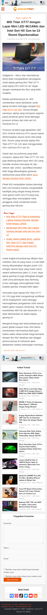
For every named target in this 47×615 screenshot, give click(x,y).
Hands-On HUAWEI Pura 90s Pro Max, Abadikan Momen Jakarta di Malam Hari (30, 478)
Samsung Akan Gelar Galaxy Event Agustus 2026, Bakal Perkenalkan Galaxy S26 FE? (30, 433)
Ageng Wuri (36, 39)
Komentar (7, 523)
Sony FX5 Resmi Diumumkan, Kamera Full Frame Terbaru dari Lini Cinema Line (30, 491)
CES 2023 (7, 350)
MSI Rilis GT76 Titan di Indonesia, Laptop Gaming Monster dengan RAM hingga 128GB (23, 220)
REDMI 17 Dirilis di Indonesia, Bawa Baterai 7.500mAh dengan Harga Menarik (30, 404)
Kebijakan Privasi (25, 604)
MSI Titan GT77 (20, 350)
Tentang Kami (6, 604)
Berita (18, 18)
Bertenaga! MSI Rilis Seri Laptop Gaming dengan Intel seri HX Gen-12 (23, 231)
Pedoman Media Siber (23, 606)
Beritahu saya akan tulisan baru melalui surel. (24, 576)
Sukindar (39, 509)
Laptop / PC (26, 18)
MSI (13, 350)
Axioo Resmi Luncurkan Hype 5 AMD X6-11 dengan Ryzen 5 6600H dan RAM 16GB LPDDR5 (31, 391)
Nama (7, 548)
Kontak (15, 604)
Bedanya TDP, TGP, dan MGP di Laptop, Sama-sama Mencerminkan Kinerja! (30, 504)
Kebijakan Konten (7, 606)
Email (6, 559)
